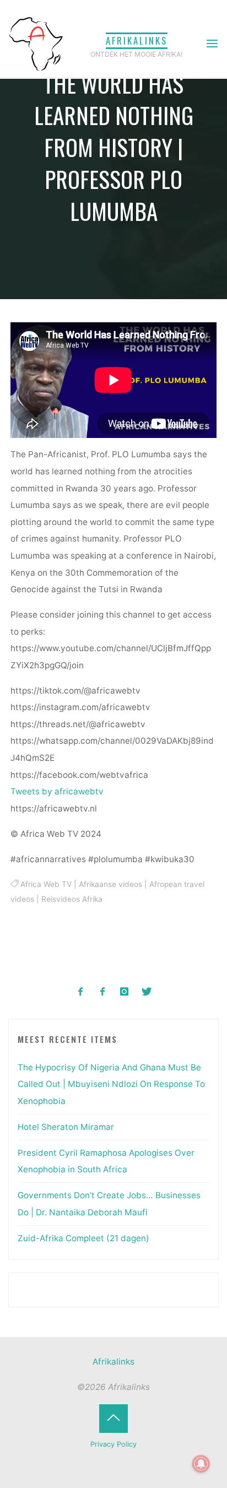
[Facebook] (81, 992)
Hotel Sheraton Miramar (66, 1127)
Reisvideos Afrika (71, 899)
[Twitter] (146, 992)
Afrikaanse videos (110, 884)
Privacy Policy (113, 1444)
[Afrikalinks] (35, 43)
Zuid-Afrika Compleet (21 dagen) (83, 1238)
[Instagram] (125, 992)
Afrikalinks (136, 40)
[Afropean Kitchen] (103, 992)
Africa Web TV (46, 884)
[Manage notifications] (201, 1464)
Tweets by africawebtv (57, 791)
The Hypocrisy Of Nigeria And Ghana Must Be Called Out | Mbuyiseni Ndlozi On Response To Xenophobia (111, 1084)
